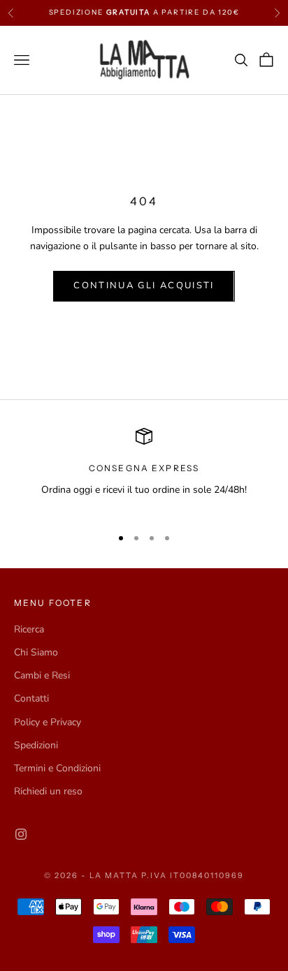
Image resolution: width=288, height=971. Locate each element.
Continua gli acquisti (143, 285)
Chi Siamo (36, 652)
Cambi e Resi (42, 675)
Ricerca (29, 629)
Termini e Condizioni (57, 768)
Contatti (31, 698)
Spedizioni (36, 745)
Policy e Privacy (47, 722)
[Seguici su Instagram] (21, 834)
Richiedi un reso (48, 791)
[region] (144, 471)
